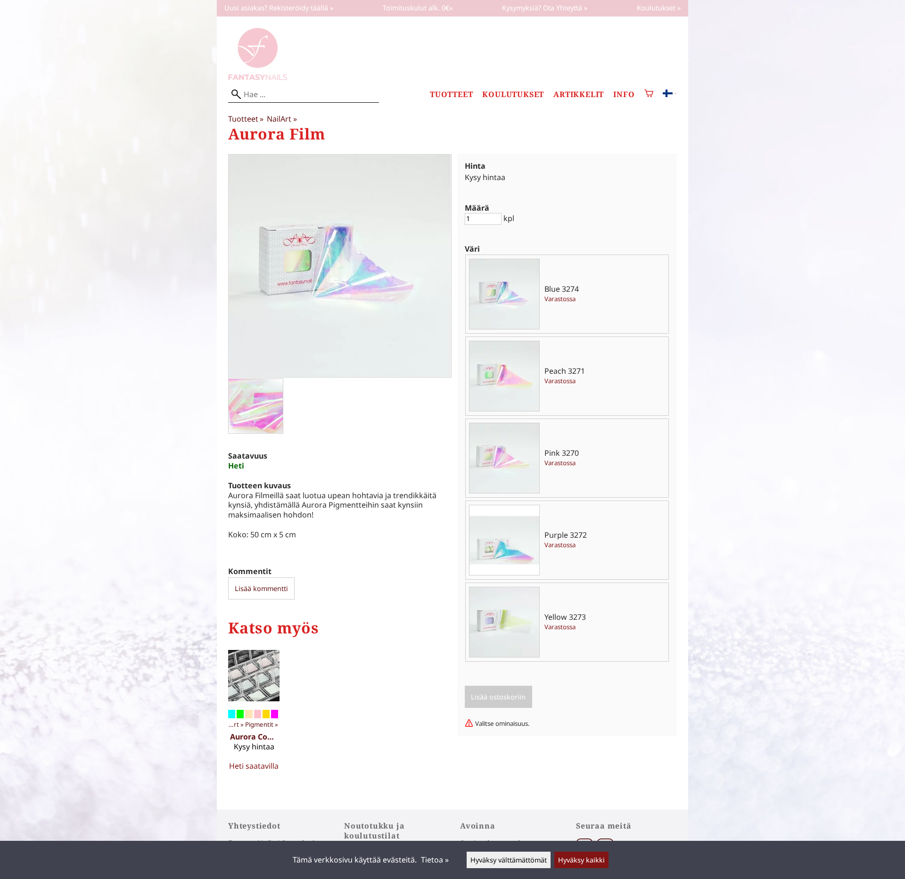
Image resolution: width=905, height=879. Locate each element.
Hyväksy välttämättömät (508, 859)
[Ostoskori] (648, 94)
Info (623, 94)
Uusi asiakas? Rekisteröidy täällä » (278, 7)
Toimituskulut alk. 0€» (417, 7)
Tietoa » (435, 859)
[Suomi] (670, 94)
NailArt (281, 119)
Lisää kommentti (261, 588)
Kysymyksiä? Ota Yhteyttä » (544, 7)
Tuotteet (451, 94)
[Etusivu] (257, 77)
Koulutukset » (659, 7)
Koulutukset (513, 94)
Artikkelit (578, 94)
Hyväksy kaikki (581, 859)
